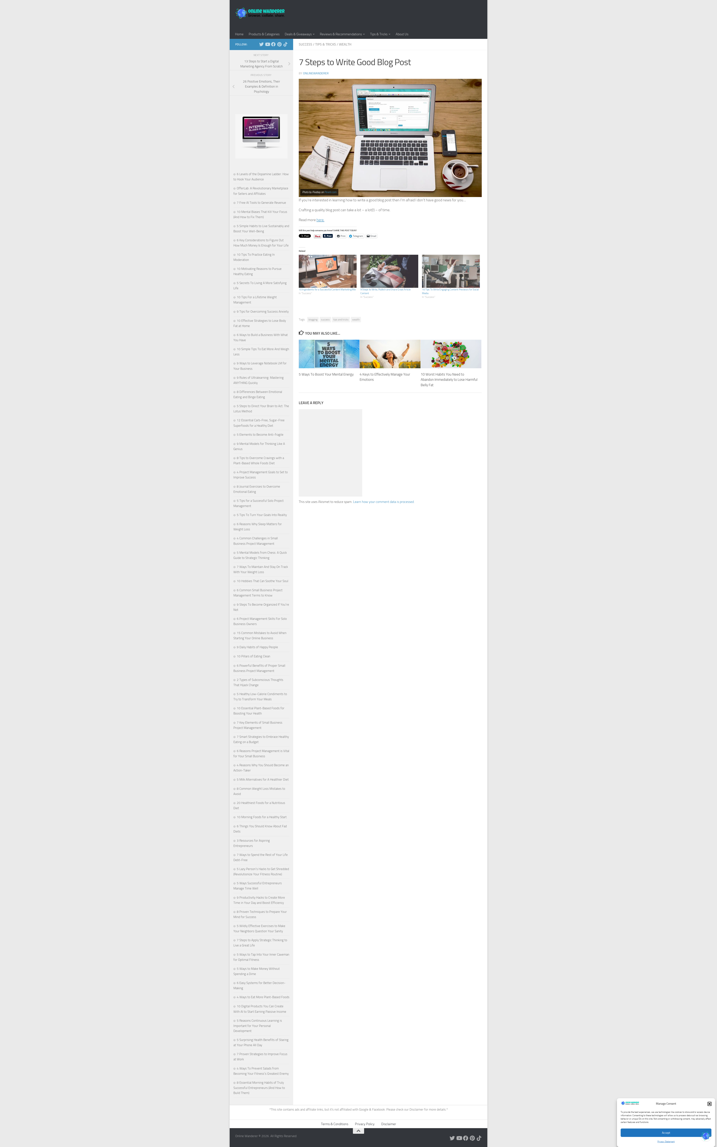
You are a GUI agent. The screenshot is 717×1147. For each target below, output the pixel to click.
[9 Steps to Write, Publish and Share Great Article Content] (389, 271)
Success (305, 44)
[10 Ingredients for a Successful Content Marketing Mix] (328, 271)
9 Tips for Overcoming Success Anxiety (263, 311)
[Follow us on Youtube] (267, 44)
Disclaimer (416, 1109)
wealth (356, 319)
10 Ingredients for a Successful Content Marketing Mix (327, 289)
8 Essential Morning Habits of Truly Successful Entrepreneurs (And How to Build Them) (259, 1088)
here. (320, 220)
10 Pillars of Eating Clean (253, 656)
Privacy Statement (666, 1141)
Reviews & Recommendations (341, 34)
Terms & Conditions (334, 1124)
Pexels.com (330, 192)
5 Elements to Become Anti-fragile (260, 434)
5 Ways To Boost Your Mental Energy (326, 374)
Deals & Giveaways (298, 34)
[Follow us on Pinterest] (279, 44)
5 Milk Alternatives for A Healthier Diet (263, 779)
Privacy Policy (365, 1124)
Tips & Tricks (378, 34)
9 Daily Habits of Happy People (257, 647)
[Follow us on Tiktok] (285, 44)
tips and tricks (341, 319)
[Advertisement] (414, 14)
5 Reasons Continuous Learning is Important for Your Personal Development (257, 1026)
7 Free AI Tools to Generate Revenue (261, 202)
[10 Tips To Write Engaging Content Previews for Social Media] (451, 271)
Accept (666, 1132)
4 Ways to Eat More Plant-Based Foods (263, 997)
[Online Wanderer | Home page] (260, 13)
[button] (709, 1104)
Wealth (345, 44)
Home (239, 34)
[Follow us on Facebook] (273, 44)
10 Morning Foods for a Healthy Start (262, 817)
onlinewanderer (316, 73)
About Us (402, 34)
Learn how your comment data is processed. (384, 502)
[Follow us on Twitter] (261, 44)
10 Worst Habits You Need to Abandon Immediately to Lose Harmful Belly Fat (449, 379)
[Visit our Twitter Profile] (705, 1135)
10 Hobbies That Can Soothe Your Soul (262, 581)
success (325, 319)
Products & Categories (264, 34)
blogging (312, 319)
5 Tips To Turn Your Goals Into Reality (262, 515)
